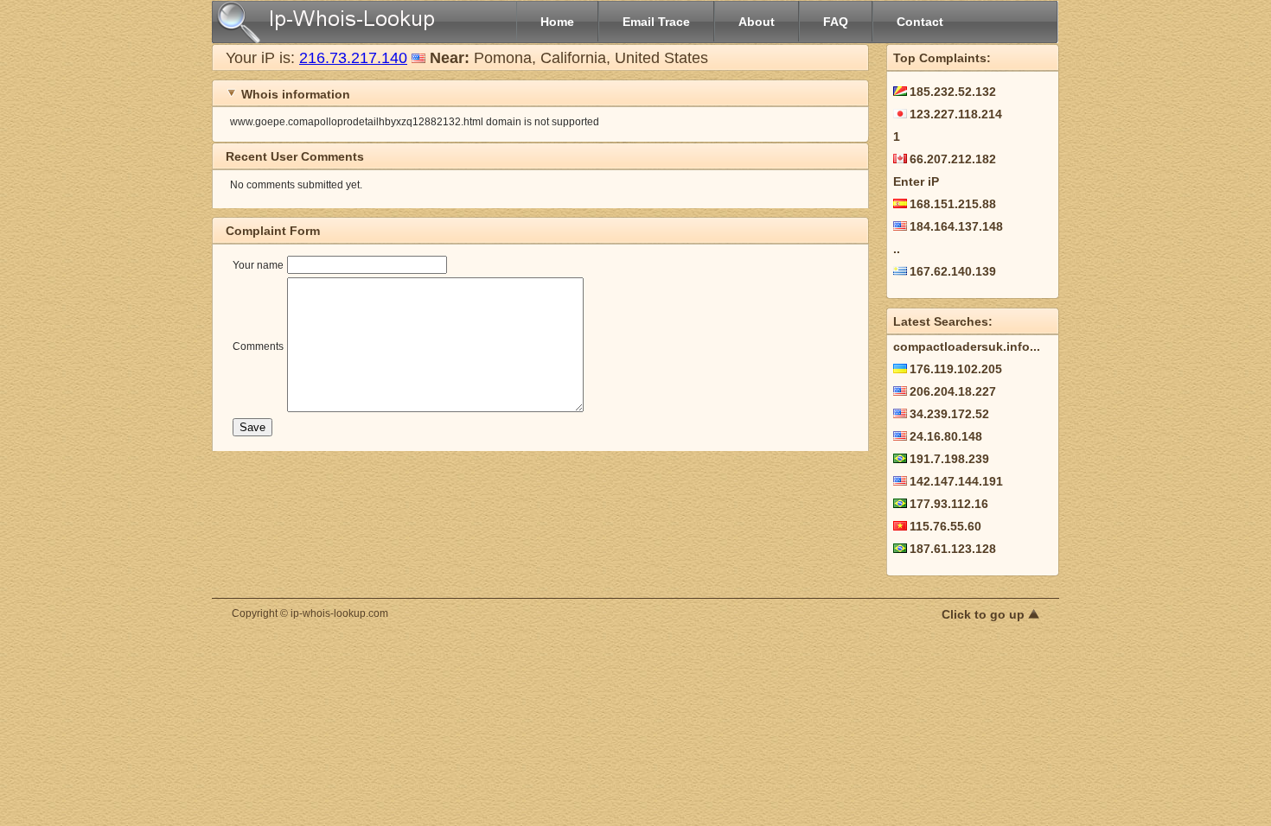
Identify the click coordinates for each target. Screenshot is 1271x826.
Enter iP (916, 181)
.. (896, 249)
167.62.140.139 (953, 271)
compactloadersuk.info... (966, 346)
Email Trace (656, 22)
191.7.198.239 (949, 459)
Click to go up (985, 614)
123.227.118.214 (956, 114)
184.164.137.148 (956, 226)
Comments (258, 346)
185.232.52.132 (953, 91)
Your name (258, 265)
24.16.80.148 (946, 436)
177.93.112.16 (949, 504)
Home (557, 22)
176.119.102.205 (956, 369)
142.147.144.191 (956, 481)
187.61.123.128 (953, 549)
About (756, 22)
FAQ (835, 22)
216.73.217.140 (353, 58)
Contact (920, 22)
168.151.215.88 (953, 204)
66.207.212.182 (953, 159)
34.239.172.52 (949, 414)
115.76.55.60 (945, 526)
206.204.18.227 (953, 391)
